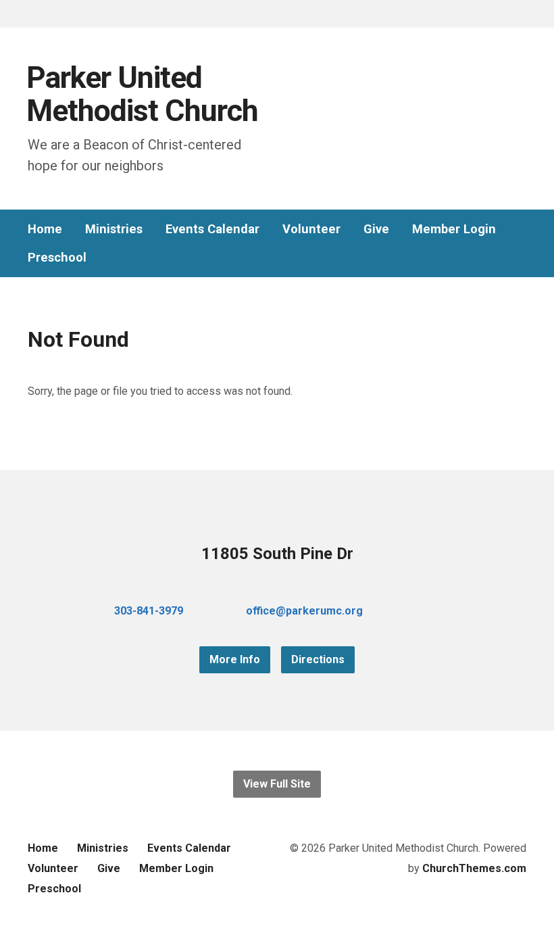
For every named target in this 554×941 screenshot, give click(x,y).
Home (45, 229)
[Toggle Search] (32, 14)
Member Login (454, 229)
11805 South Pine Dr (277, 553)
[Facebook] (411, 611)
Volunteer (311, 229)
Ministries (114, 229)
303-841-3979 (148, 610)
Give (376, 229)
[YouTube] (433, 611)
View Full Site (277, 783)
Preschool (57, 257)
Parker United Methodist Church (142, 94)
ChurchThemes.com (474, 868)
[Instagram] (454, 611)
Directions (318, 659)
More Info (234, 659)
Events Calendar (212, 229)
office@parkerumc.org (304, 610)
